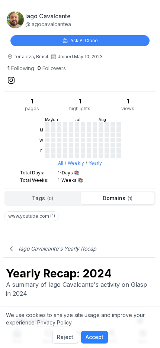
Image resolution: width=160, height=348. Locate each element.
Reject (65, 337)
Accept (94, 337)
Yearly (95, 163)
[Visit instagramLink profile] (11, 80)
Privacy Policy (54, 322)
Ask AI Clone (84, 40)
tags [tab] (42, 198)
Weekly (76, 163)
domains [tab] (117, 198)
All (60, 163)
